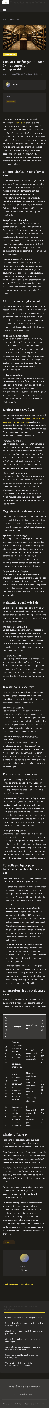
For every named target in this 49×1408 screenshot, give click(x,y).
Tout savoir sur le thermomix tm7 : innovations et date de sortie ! (19, 1364)
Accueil (5, 19)
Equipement (14, 19)
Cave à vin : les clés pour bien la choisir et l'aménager (22, 1340)
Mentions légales (20, 1394)
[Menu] (4, 10)
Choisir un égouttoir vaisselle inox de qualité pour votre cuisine (24, 1332)
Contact (32, 1394)
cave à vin (20, 123)
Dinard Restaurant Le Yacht (27, 2)
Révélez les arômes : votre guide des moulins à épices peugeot (24, 1324)
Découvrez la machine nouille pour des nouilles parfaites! (21, 1356)
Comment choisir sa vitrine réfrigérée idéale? (24, 1317)
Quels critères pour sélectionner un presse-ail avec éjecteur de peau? (23, 1348)
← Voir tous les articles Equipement (18, 1284)
